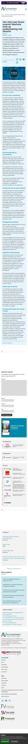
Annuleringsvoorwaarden (9, 694)
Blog (2, 662)
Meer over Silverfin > (8, 343)
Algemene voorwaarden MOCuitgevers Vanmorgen (12, 690)
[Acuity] (7, 478)
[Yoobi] (7, 469)
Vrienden (4, 683)
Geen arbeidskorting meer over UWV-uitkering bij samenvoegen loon (12, 601)
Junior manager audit (8, 543)
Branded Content (7, 35)
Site (2, 409)
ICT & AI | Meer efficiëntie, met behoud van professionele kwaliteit (18, 445)
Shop (2, 687)
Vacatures (4, 669)
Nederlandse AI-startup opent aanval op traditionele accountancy (13, 585)
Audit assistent (6, 537)
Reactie (3, 379)
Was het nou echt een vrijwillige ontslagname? (18, 458)
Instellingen (14, 741)
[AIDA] (7, 482)
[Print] (17, 62)
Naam (3, 398)
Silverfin (5, 61)
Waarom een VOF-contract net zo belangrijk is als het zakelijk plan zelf (19, 503)
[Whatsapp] (17, 59)
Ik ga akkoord (5, 741)
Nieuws (3, 660)
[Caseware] (7, 445)
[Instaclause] (7, 503)
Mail (6, 700)
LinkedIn (2, 700)
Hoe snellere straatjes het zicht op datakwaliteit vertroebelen (19, 491)
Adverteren (4, 680)
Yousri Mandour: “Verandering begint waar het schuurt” (18, 474)
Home (2, 14)
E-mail (3, 404)
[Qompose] (7, 499)
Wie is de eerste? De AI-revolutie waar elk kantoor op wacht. (18, 487)
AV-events (4, 672)
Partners (4, 665)
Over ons (3, 678)
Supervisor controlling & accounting (11, 557)
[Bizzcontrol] (7, 490)
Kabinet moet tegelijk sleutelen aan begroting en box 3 (11, 579)
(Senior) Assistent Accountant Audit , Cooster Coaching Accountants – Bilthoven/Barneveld (14, 550)
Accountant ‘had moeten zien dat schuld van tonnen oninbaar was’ (13, 596)
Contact (3, 685)
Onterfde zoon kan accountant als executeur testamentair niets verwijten (14, 590)
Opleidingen (4, 667)
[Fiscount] (7, 457)
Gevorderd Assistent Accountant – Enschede (13, 563)
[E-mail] (23, 59)
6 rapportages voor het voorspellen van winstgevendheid (19, 470)
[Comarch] (7, 495)
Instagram (9, 700)
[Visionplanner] (7, 473)
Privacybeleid (5, 696)
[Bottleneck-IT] (7, 487)
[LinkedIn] (20, 59)
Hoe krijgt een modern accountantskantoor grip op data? (18, 478)
